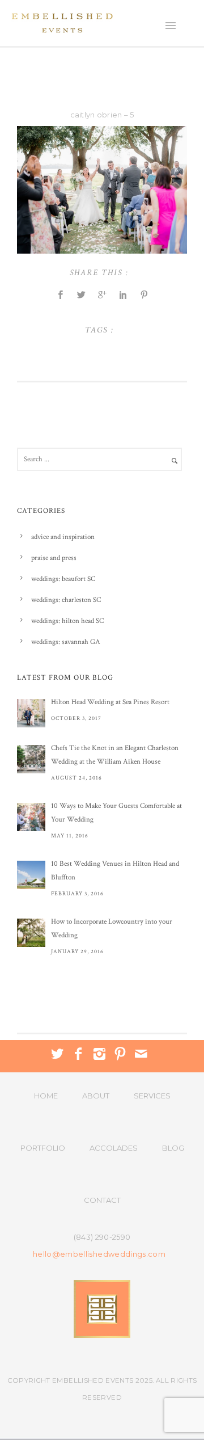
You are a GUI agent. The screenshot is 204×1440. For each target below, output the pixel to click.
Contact (102, 1200)
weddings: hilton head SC (67, 621)
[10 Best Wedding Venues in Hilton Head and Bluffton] (31, 875)
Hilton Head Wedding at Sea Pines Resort (110, 702)
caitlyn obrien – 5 (102, 114)
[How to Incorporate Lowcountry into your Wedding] (31, 933)
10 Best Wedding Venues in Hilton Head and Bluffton (115, 870)
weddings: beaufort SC (63, 579)
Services (152, 1095)
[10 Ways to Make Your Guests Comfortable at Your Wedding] (31, 817)
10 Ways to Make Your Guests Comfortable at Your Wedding (116, 812)
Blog (173, 1147)
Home (46, 1095)
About (95, 1095)
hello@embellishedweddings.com (99, 1254)
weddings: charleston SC (66, 600)
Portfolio (42, 1147)
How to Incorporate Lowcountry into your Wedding (111, 928)
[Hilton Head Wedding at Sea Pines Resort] (31, 713)
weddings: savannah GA (65, 642)
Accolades (114, 1147)
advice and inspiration (63, 537)
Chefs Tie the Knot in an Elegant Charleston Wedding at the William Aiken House (114, 755)
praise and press (53, 558)
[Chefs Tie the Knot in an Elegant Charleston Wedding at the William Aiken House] (31, 759)
